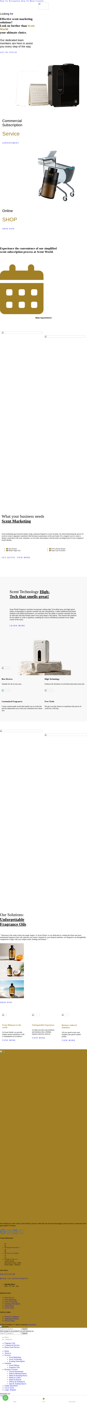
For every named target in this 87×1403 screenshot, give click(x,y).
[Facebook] (3, 1232)
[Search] (83, 5)
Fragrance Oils (14, 1367)
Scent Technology (11, 1302)
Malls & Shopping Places (18, 1376)
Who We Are (9, 1298)
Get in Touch (9, 1308)
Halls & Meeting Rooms (18, 1373)
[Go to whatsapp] (5, 1398)
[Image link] (2, 1052)
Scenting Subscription (12, 1304)
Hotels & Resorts (15, 1380)
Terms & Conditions (12, 1317)
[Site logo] (43, 9)
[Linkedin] (15, 1232)
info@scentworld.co (13, 1247)
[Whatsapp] (21, 1232)
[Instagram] (9, 1232)
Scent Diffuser (14, 1365)
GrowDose (32, 1325)
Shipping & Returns (12, 1319)
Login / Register (10, 1390)
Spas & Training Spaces (17, 1384)
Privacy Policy (10, 1321)
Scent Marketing (10, 1300)
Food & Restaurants (16, 1371)
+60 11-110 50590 (12, 1253)
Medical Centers (15, 1378)
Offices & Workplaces (17, 1382)
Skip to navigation (10, 1)
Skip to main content (32, 1)
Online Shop (9, 1306)
